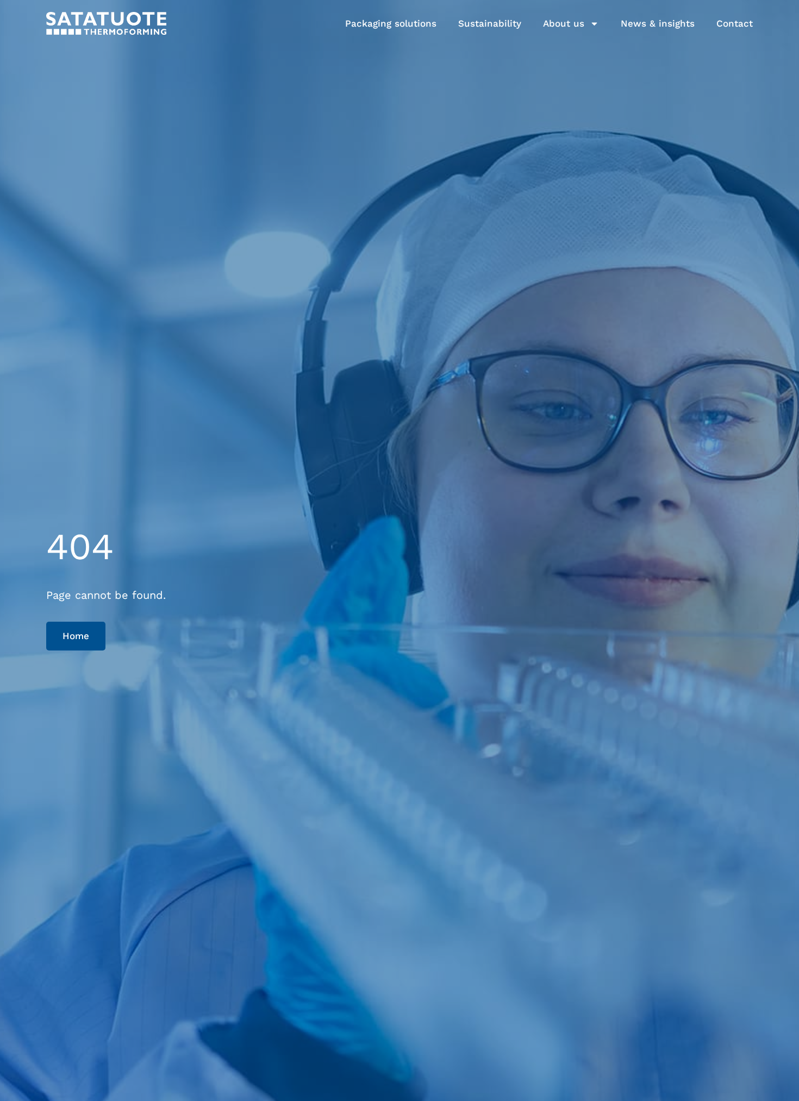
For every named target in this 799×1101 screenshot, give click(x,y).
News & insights (658, 23)
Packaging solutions (390, 23)
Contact (734, 23)
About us (563, 23)
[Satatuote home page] (106, 23)
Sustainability (489, 23)
